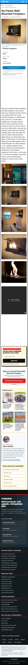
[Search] (26, 1)
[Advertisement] (14, 93)
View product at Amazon (14, 67)
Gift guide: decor (8, 472)
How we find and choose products (9, 606)
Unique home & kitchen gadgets (8, 556)
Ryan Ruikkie (6, 16)
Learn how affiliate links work (7, 650)
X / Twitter (10, 639)
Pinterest (17, 639)
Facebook (4, 639)
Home (2, 5)
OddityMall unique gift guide (8, 576)
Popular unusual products (7, 602)
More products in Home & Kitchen (11, 469)
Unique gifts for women (6, 581)
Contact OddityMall (5, 618)
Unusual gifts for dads (6, 583)
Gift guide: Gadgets (8, 479)
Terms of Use (4, 620)
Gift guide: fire (7, 476)
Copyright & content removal (8, 627)
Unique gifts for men (6, 579)
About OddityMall (5, 604)
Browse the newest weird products (9, 600)
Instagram (23, 639)
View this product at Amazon (14, 380)
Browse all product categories (8, 569)
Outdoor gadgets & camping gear (9, 562)
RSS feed (10, 642)
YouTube (4, 642)
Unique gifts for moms (6, 585)
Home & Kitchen (9, 5)
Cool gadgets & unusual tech (8, 553)
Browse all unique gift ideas (10, 486)
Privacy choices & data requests (8, 625)
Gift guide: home (7, 482)
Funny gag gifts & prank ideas (8, 558)
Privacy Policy (4, 623)
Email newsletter (17, 642)
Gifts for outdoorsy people (7, 590)
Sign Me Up (14, 360)
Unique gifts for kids (6, 588)
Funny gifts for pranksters (7, 592)
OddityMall (6, 499)
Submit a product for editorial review (9, 611)
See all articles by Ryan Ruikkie (11, 460)
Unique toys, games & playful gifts (9, 565)
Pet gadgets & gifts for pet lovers (9, 567)
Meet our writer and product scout (9, 608)
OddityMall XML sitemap (7, 629)
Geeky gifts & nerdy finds (7, 560)
